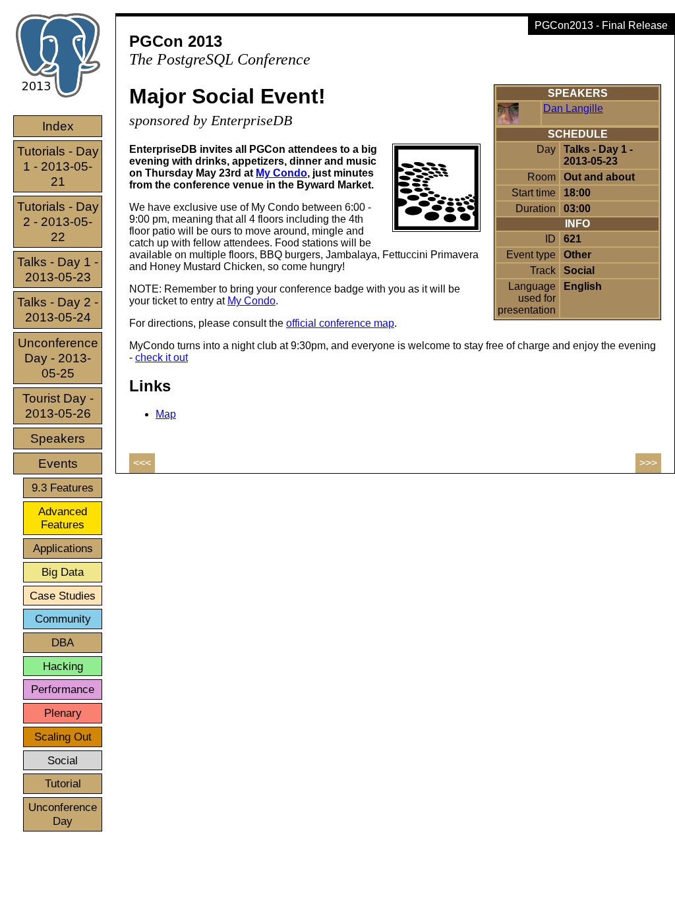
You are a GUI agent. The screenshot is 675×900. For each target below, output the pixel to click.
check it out (161, 357)
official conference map (340, 323)
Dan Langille (573, 108)
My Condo (281, 173)
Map (166, 414)
